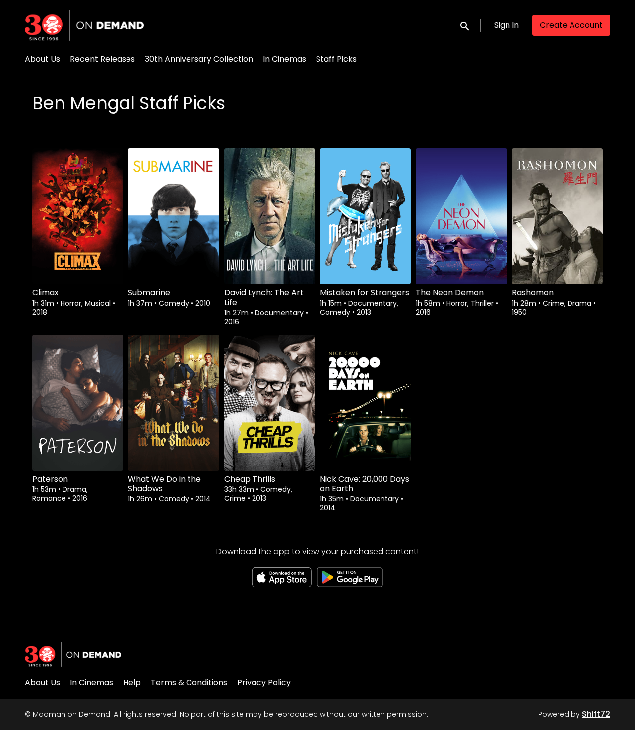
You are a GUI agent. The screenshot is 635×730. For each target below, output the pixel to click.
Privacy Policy (264, 682)
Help (132, 682)
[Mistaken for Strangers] (365, 216)
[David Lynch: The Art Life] (269, 216)
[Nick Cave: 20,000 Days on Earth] (365, 403)
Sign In (506, 25)
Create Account (571, 25)
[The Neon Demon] (461, 216)
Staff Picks (336, 59)
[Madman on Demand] (73, 654)
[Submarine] (173, 216)
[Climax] (77, 216)
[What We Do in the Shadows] (173, 403)
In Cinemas (284, 59)
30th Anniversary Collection (199, 59)
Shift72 (596, 714)
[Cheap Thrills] (269, 403)
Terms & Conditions (189, 682)
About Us (42, 59)
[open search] (465, 25)
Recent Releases (102, 59)
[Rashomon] (557, 216)
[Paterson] (77, 403)
